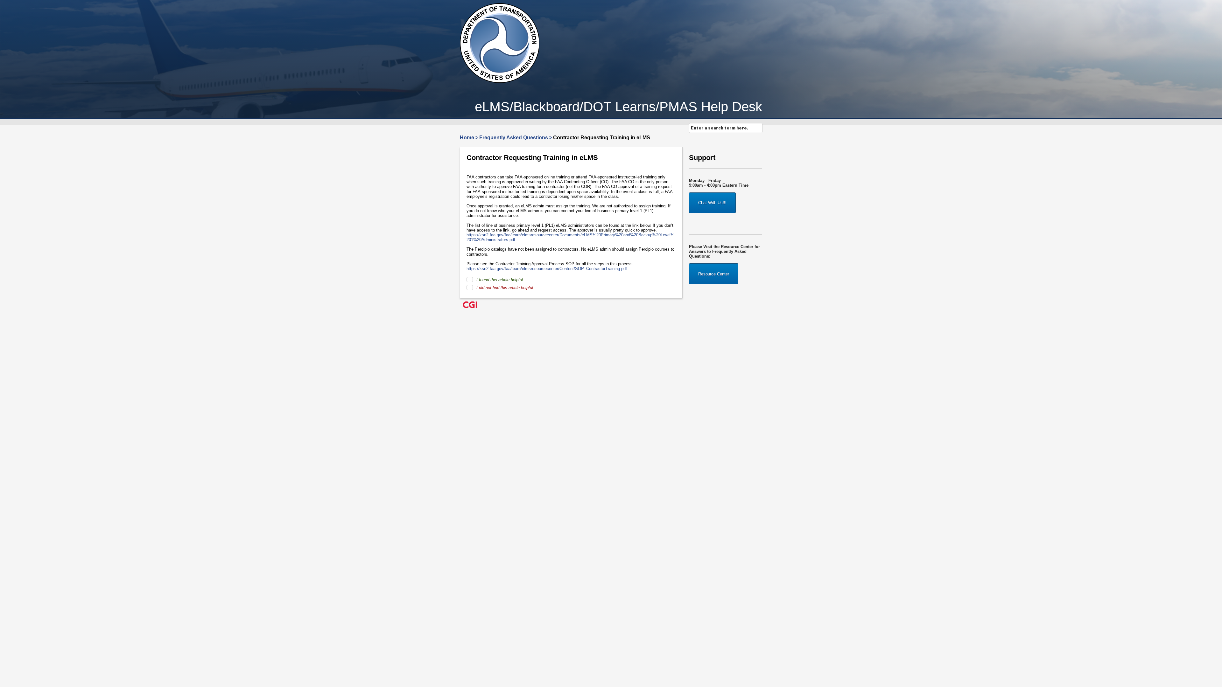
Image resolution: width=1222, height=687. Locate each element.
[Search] (758, 130)
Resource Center (713, 274)
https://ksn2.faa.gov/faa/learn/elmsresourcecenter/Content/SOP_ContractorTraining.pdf (547, 268)
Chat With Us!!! (712, 202)
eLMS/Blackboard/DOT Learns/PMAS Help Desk (618, 106)
